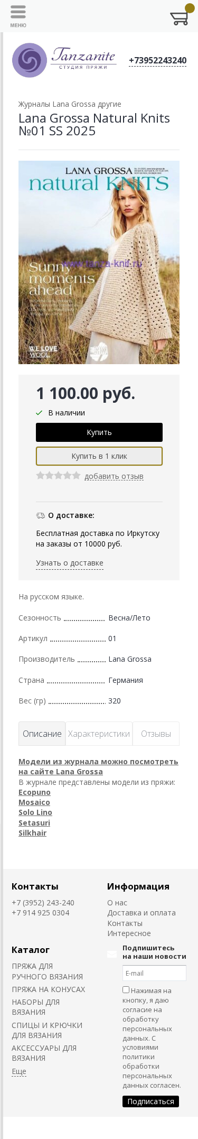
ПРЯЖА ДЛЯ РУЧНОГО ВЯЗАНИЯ (47, 971)
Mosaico (34, 802)
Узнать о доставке (69, 563)
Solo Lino (35, 812)
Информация (138, 886)
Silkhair (32, 833)
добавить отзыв (114, 476)
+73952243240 (157, 60)
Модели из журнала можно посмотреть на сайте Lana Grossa (98, 766)
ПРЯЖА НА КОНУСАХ (48, 989)
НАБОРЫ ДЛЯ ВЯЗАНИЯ (36, 1007)
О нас (117, 902)
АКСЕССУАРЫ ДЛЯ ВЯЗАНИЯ (44, 1053)
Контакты (35, 886)
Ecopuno (34, 792)
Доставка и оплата (141, 913)
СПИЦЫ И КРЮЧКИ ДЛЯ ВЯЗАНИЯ (47, 1030)
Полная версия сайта (43, 1128)
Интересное (129, 933)
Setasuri (34, 823)
